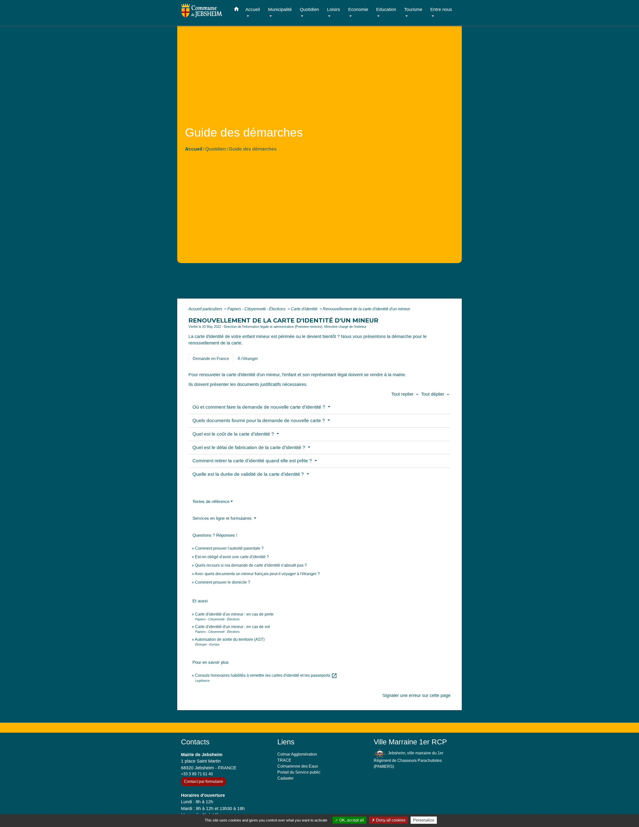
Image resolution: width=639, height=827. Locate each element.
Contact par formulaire (203, 781)
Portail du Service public (298, 772)
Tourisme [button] (413, 9)
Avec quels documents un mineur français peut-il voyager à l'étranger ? (257, 574)
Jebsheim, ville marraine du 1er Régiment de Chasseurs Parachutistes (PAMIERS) (408, 760)
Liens (286, 742)
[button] (236, 10)
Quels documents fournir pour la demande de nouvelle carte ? (259, 420)
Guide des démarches (253, 149)
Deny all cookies (390, 820)
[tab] (210, 358)
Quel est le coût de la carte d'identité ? (233, 434)
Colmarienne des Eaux (297, 766)
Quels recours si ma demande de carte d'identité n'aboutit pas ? (251, 565)
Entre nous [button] (441, 9)
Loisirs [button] (333, 9)
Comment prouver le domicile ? (222, 582)
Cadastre (285, 778)
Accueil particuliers (205, 309)
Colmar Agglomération (297, 754)
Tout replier (405, 394)
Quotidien (215, 149)
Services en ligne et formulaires (222, 518)
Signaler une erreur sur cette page (416, 695)
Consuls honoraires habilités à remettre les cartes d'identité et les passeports (266, 675)
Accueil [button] (252, 9)
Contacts (195, 742)
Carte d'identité (305, 309)
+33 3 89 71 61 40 (197, 774)
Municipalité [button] (280, 9)
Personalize (423, 820)
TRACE (284, 760)
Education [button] (386, 9)
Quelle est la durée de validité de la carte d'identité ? (248, 474)
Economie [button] (358, 9)
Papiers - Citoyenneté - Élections (257, 309)
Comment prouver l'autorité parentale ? (229, 548)
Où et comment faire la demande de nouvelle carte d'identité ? (259, 407)
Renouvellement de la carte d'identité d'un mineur (366, 309)
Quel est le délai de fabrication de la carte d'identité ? (249, 447)
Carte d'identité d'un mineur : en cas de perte (234, 614)
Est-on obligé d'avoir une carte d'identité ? (232, 557)
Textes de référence (210, 501)
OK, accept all (351, 820)
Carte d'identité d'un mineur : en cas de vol (232, 627)
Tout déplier (436, 394)
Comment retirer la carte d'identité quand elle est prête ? (252, 460)
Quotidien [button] (309, 9)
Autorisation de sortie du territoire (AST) (230, 639)
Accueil (193, 149)
